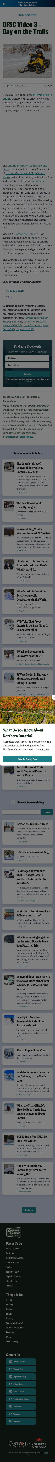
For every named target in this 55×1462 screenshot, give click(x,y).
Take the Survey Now (27, 759)
